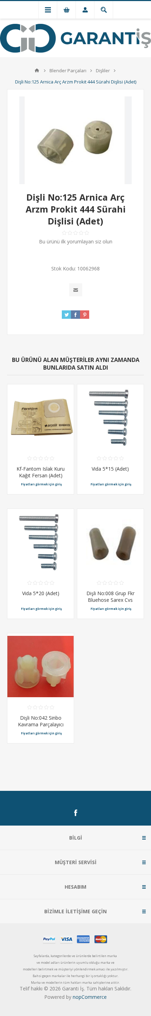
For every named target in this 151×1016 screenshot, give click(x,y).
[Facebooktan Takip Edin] (75, 813)
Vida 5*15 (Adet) (110, 468)
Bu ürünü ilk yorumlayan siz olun (75, 241)
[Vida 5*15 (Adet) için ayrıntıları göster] (110, 417)
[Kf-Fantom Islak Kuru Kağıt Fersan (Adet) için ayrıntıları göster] (40, 417)
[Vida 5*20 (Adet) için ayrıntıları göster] (40, 542)
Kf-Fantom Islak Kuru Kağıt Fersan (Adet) (41, 472)
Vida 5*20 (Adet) (40, 593)
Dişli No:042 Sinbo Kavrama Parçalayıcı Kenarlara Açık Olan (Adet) (41, 727)
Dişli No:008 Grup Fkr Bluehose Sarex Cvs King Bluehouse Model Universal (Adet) (110, 603)
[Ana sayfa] (36, 70)
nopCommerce (90, 997)
